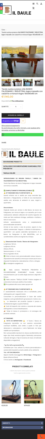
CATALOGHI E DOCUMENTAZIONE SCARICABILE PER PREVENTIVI (22, 167)
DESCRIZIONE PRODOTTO (12, 162)
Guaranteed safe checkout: (11, 149)
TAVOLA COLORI (9, 173)
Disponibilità (6, 101)
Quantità (5, 107)
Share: (4, 143)
